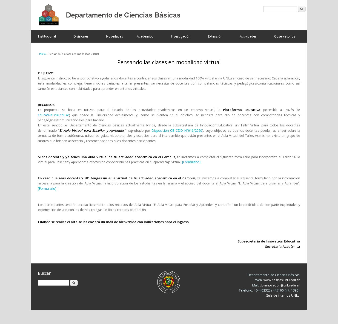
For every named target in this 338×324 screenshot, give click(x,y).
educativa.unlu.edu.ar (53, 115)
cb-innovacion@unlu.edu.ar (280, 285)
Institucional (47, 36)
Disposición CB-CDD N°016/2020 (177, 130)
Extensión (215, 36)
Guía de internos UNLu (283, 295)
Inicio (42, 53)
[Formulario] (191, 162)
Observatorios (284, 36)
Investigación (180, 36)
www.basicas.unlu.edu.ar (282, 280)
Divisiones (81, 36)
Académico (145, 36)
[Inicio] (165, 15)
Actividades (248, 36)
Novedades (114, 36)
